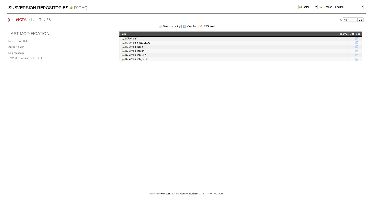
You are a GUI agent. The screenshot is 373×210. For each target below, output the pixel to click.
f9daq (81, 7)
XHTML (213, 193)
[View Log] (356, 38)
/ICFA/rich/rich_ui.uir (136, 59)
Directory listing (171, 26)
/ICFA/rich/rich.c (134, 46)
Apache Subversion (189, 193)
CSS (221, 193)
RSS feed (209, 26)
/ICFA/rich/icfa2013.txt (137, 42)
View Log (192, 26)
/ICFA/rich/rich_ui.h (135, 54)
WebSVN (165, 193)
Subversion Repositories (38, 7)
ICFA (22, 20)
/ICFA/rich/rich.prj (134, 50)
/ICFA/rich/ (131, 38)
